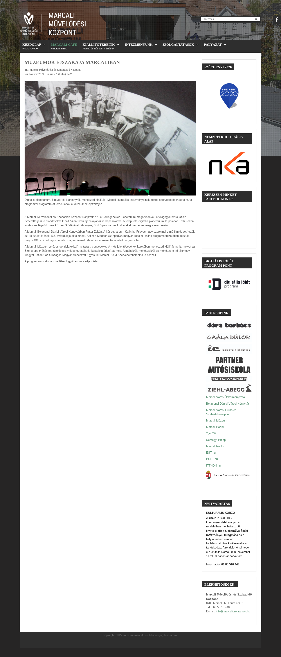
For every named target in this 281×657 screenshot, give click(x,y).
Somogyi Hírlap (216, 440)
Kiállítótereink (99, 44)
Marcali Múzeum (216, 420)
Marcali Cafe (64, 44)
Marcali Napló (214, 446)
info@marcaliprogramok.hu (233, 611)
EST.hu (211, 452)
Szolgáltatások (178, 44)
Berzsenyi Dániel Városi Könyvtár (227, 403)
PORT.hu (212, 459)
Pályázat (213, 44)
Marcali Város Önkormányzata (225, 397)
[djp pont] (229, 284)
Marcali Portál (215, 427)
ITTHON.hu (213, 465)
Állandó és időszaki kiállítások (98, 48)
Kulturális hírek (59, 48)
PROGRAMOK (30, 48)
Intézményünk (139, 44)
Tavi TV (211, 433)
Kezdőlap (31, 44)
